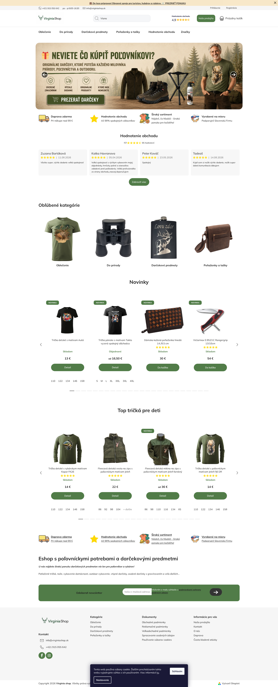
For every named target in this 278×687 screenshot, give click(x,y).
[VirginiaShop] (55, 621)
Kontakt (198, 626)
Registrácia (231, 8)
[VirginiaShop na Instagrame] (49, 655)
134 (68, 380)
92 (105, 509)
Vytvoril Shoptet (231, 683)
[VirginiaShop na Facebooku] (42, 655)
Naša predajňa (206, 18)
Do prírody (113, 265)
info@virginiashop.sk (95, 8)
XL (111, 380)
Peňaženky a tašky (215, 265)
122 (60, 380)
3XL (125, 380)
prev (41, 344)
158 (82, 380)
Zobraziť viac (139, 181)
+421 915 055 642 (50, 8)
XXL (118, 380)
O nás (197, 631)
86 (100, 509)
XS (179, 509)
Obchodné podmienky (154, 622)
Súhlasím (177, 671)
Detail (67, 367)
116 (166, 509)
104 (118, 509)
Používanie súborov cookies (157, 639)
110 (53, 380)
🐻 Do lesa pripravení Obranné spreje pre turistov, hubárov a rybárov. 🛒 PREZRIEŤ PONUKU (137, 3)
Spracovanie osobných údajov (158, 635)
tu (158, 672)
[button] (44, 74)
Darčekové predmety (164, 265)
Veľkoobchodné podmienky (156, 631)
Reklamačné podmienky (155, 626)
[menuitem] (46, 32)
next (237, 344)
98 (111, 509)
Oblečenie (62, 265)
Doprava (198, 635)
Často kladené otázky (205, 639)
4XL (132, 380)
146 (75, 380)
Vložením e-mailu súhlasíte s (176, 591)
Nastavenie (102, 680)
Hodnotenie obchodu (139, 135)
